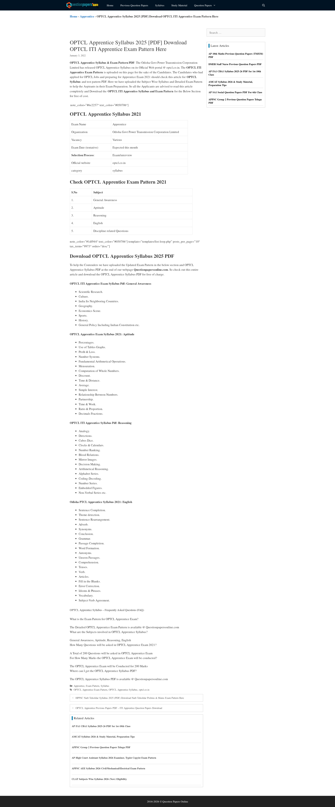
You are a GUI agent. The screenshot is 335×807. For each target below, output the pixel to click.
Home (110, 5)
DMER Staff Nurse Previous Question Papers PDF (235, 64)
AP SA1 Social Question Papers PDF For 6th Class (235, 92)
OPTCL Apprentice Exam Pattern (90, 689)
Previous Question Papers (134, 5)
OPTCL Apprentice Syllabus (123, 689)
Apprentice (87, 16)
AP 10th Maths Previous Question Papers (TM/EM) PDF (236, 55)
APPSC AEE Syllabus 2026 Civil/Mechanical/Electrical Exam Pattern (108, 768)
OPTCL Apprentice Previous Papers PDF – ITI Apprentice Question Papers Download (119, 708)
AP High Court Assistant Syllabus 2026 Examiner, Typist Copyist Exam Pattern (114, 758)
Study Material (179, 5)
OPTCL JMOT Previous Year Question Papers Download (166, 105)
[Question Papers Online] (84, 5)
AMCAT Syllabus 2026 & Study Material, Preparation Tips (103, 736)
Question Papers (203, 5)
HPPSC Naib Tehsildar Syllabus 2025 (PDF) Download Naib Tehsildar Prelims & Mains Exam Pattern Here (130, 697)
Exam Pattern (92, 685)
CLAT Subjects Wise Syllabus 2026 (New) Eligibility (99, 779)
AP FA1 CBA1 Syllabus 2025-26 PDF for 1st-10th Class (101, 726)
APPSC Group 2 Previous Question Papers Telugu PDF (101, 747)
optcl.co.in (144, 689)
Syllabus (159, 5)
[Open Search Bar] (263, 5)
